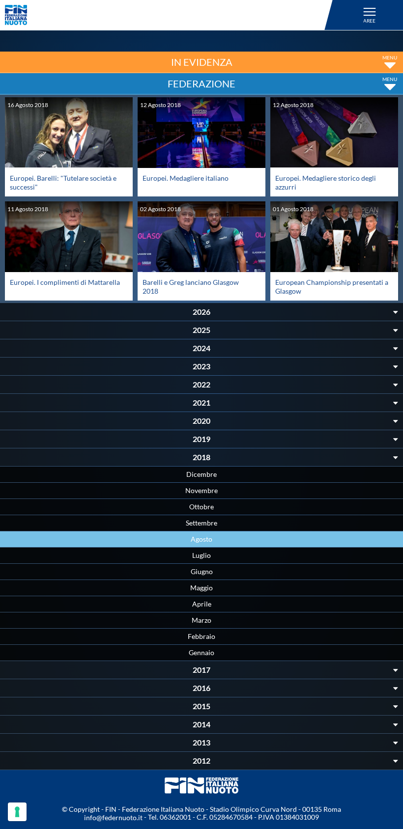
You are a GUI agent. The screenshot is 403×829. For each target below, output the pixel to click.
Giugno (202, 571)
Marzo (201, 620)
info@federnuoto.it (113, 817)
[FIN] (170, 15)
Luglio (201, 555)
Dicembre (201, 474)
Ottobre (201, 506)
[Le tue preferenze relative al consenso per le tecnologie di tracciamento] (17, 811)
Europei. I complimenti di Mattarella (65, 282)
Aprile (201, 604)
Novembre (201, 490)
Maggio (201, 587)
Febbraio (201, 636)
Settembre (201, 523)
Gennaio (201, 652)
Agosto (201, 539)
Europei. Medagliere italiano (186, 178)
